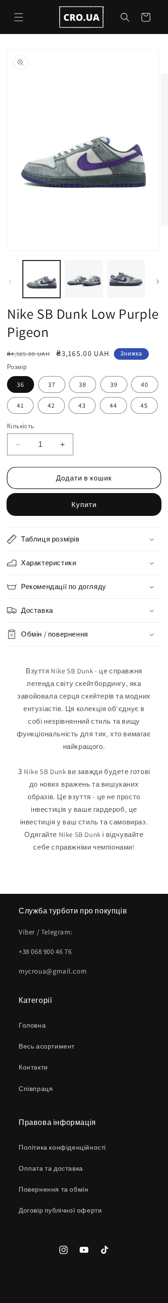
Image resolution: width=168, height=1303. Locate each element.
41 (20, 405)
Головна (32, 1025)
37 (52, 384)
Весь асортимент (47, 1046)
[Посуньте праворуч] (157, 281)
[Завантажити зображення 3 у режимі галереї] (126, 279)
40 (144, 384)
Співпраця (36, 1088)
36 (20, 384)
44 (113, 405)
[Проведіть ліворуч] (10, 281)
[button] (18, 17)
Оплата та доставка (51, 1168)
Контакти (33, 1067)
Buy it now (84, 504)
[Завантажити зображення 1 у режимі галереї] (41, 279)
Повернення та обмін (53, 1189)
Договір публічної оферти (60, 1210)
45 (144, 405)
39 (114, 384)
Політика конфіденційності (62, 1147)
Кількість (21, 426)
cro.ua (93, 1295)
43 (82, 405)
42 (51, 405)
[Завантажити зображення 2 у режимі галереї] (83, 279)
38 (82, 384)
